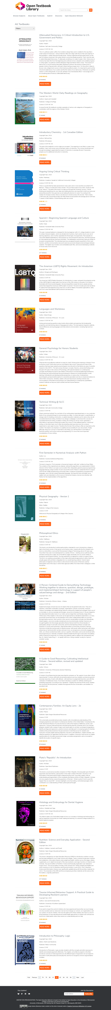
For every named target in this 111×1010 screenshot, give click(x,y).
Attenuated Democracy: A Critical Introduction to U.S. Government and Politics (64, 36)
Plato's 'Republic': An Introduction (55, 757)
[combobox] (73, 10)
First (28, 977)
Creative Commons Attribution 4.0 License (79, 1006)
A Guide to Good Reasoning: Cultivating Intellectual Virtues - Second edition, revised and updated (63, 660)
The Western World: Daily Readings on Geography (63, 93)
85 (67, 977)
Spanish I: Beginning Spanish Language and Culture (64, 218)
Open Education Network (74, 16)
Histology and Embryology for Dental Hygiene (61, 802)
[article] (55, 60)
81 (53, 977)
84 (63, 977)
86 (70, 977)
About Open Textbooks (36, 16)
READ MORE (44, 84)
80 (49, 977)
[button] (25, 28)
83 (60, 977)
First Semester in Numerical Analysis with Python (62, 452)
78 (42, 977)
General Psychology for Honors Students (58, 348)
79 (46, 977)
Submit (49, 16)
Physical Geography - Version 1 (54, 496)
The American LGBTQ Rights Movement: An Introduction (66, 266)
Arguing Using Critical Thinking (54, 171)
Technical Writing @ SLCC (51, 402)
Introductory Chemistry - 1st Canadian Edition (61, 132)
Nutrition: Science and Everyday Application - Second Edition (64, 841)
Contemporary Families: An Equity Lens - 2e (60, 705)
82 (56, 977)
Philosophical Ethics (48, 533)
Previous (34, 977)
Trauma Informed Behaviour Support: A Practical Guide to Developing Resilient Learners (66, 893)
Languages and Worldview (52, 309)
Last (82, 977)
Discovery (58, 16)
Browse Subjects (19, 16)
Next (77, 977)
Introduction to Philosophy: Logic (54, 935)
